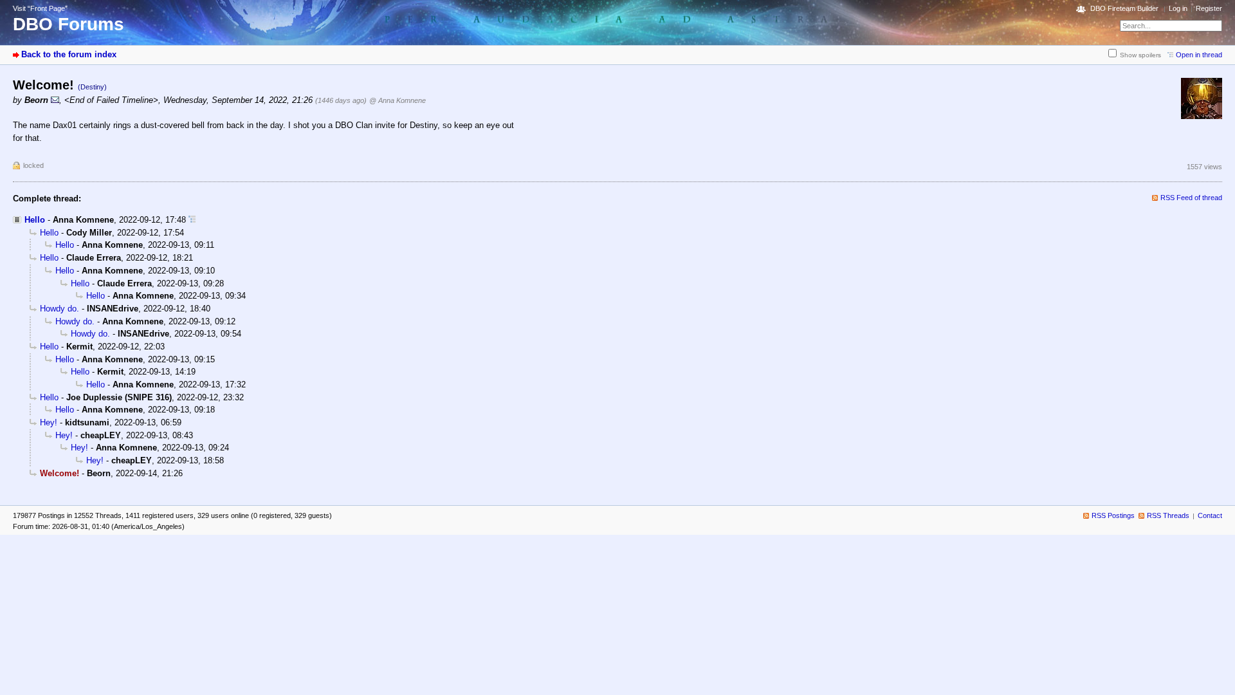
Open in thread (1199, 55)
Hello (34, 220)
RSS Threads (1168, 515)
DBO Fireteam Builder (1124, 8)
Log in (1178, 8)
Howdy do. (59, 308)
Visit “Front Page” (40, 8)
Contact (1210, 515)
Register (1209, 8)
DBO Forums (68, 24)
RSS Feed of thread (1191, 197)
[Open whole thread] (192, 220)
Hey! (48, 422)
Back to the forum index (68, 54)
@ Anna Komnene (397, 100)
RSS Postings (1113, 515)
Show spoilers (1140, 55)
